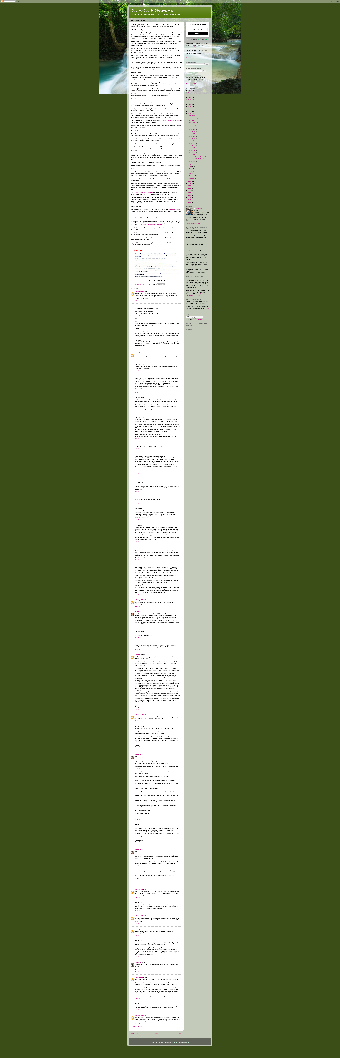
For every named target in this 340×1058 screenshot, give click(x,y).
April (190, 171)
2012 (189, 188)
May (190, 169)
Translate (199, 319)
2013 (189, 185)
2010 (189, 192)
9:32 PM (137, 923)
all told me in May (175, 209)
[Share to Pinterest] (164, 284)
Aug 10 (193, 152)
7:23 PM (137, 709)
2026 (189, 90)
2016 (189, 113)
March (191, 173)
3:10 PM (137, 438)
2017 (189, 111)
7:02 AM (137, 359)
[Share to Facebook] (162, 284)
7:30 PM (137, 541)
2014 (189, 183)
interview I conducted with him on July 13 (152, 224)
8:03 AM (137, 370)
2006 (189, 202)
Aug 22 (193, 138)
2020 (189, 104)
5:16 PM (137, 503)
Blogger (187, 1042)
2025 (189, 92)
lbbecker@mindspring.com (193, 47)
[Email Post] (154, 284)
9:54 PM (137, 935)
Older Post (178, 1034)
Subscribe (198, 34)
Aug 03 (193, 161)
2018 (189, 109)
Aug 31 (193, 127)
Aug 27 (193, 131)
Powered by (193, 39)
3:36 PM (137, 448)
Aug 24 (193, 134)
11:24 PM (137, 606)
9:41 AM (137, 637)
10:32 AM (137, 910)
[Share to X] (161, 284)
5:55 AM (137, 626)
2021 (189, 102)
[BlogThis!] (159, 284)
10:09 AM (137, 819)
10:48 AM (137, 971)
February (192, 176)
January (191, 178)
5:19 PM (137, 520)
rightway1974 (139, 291)
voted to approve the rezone (171, 120)
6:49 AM (137, 347)
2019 (189, 106)
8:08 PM (137, 559)
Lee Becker (138, 754)
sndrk (175, 1042)
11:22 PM (137, 300)
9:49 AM (137, 1010)
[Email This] (157, 284)
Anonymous (138, 654)
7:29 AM (137, 957)
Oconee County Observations (152, 10)
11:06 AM (137, 897)
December (192, 115)
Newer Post (135, 1034)
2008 (189, 197)
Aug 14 (193, 150)
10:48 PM (137, 721)
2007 (189, 199)
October (191, 120)
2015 (189, 181)
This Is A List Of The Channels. (194, 84)
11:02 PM (137, 998)
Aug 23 (193, 136)
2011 (189, 190)
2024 (189, 95)
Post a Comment (137, 1026)
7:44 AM (137, 749)
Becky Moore (139, 352)
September (192, 122)
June (190, 166)
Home (156, 1034)
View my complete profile (193, 223)
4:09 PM (137, 473)
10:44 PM (137, 1023)
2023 (189, 97)
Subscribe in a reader (192, 58)
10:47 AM (137, 884)
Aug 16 (193, 145)
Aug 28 (193, 129)
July (190, 164)
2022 (189, 99)
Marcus (137, 611)
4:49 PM (137, 491)
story (207, 308)
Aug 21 (193, 141)
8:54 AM (137, 412)
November (192, 118)
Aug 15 (193, 148)
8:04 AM (137, 392)
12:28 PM (137, 649)
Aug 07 (193, 155)
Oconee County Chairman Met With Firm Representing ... (198, 157)
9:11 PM (137, 594)
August (191, 125)
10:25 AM (137, 844)
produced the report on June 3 (144, 192)
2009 (189, 195)
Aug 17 (193, 143)
